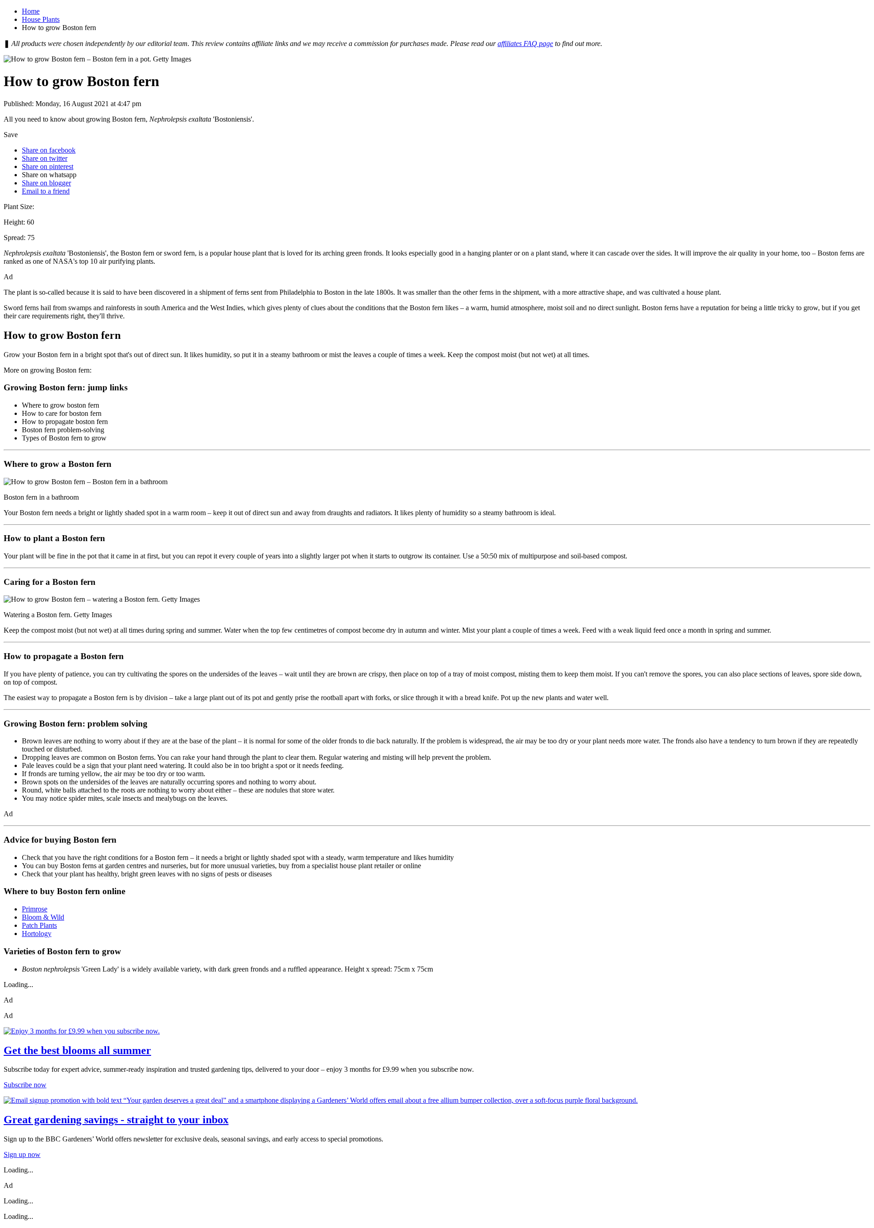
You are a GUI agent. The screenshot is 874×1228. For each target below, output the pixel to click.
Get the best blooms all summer (77, 1050)
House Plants (41, 19)
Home (31, 11)
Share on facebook (49, 150)
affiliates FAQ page (525, 43)
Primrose (34, 909)
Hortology (36, 933)
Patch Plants (39, 925)
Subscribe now (25, 1085)
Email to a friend (46, 191)
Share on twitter (44, 158)
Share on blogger (46, 183)
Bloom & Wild (43, 917)
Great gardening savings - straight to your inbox (116, 1120)
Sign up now (22, 1154)
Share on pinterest (47, 166)
